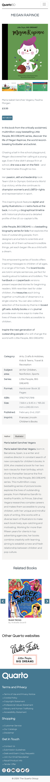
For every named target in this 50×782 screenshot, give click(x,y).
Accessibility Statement (15, 712)
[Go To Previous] (2, 602)
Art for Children (27, 370)
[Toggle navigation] (44, 4)
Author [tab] (7, 436)
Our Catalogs (10, 729)
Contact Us (9, 746)
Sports (35, 374)
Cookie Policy (10, 698)
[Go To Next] (46, 602)
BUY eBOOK (7, 118)
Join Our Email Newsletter (16, 757)
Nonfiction (25, 374)
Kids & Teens (26, 361)
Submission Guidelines (14, 750)
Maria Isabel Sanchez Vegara (20, 443)
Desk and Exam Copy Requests (19, 754)
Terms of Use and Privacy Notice (19, 694)
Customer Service (12, 726)
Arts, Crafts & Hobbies (31, 357)
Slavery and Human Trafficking (18, 709)
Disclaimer (9, 733)
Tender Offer (10, 764)
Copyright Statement (14, 702)
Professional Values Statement (18, 705)
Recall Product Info (13, 761)
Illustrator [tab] (19, 436)
